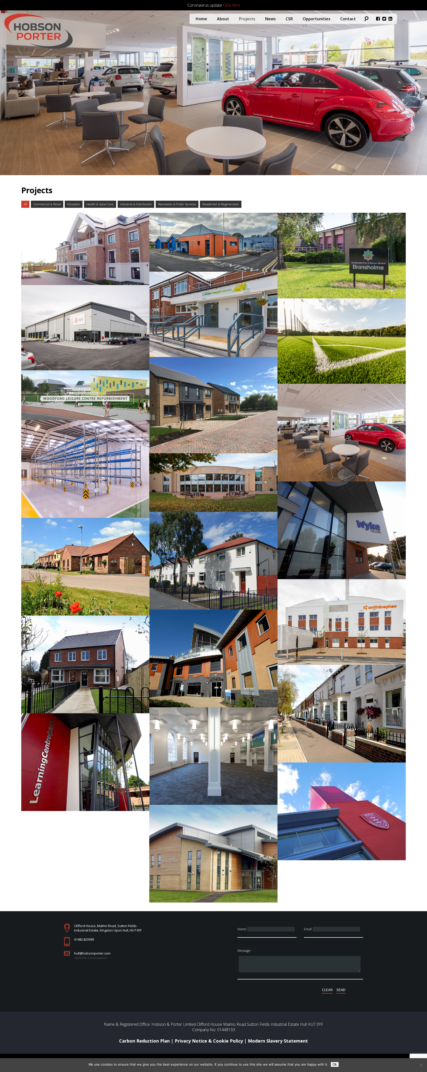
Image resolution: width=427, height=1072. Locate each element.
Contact (348, 19)
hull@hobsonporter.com (92, 953)
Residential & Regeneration (220, 204)
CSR (289, 19)
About (223, 19)
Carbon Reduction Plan (144, 1041)
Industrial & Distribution (136, 204)
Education (73, 204)
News (270, 19)
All (25, 204)
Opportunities (316, 19)
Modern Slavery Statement (278, 1041)
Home (201, 19)
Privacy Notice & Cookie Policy (209, 1041)
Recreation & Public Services (177, 204)
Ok (335, 1064)
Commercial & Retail (47, 204)
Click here (231, 5)
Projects (247, 19)
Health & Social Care (100, 204)
